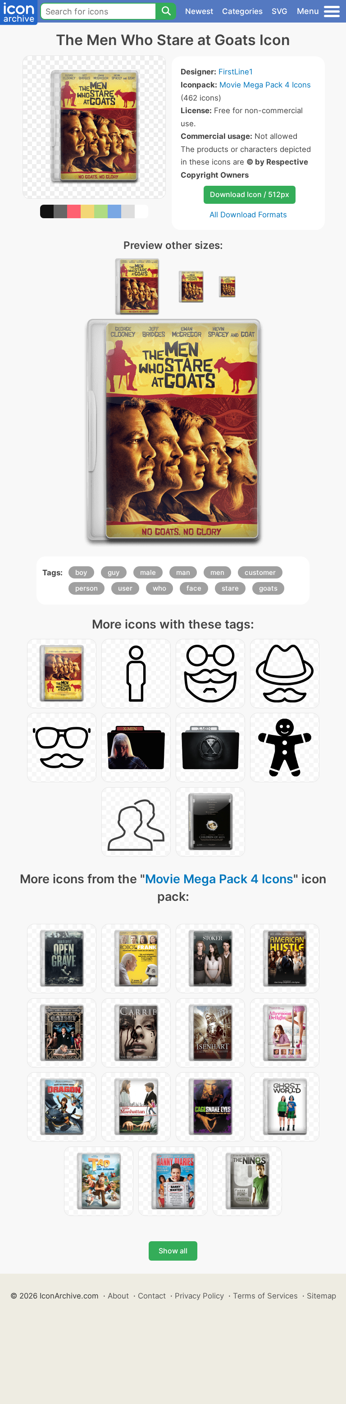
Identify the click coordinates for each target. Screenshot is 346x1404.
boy (81, 572)
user (125, 588)
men (217, 572)
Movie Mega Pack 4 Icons (265, 84)
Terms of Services (265, 1295)
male (148, 572)
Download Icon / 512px (249, 194)
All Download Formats (248, 214)
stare (230, 588)
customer (260, 572)
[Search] (165, 11)
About (118, 1295)
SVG (279, 11)
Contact (152, 1295)
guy (114, 572)
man (183, 572)
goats (268, 588)
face (194, 588)
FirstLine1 (236, 71)
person (86, 588)
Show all (173, 1250)
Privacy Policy (199, 1295)
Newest (199, 11)
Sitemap (321, 1295)
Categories (242, 11)
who (159, 588)
